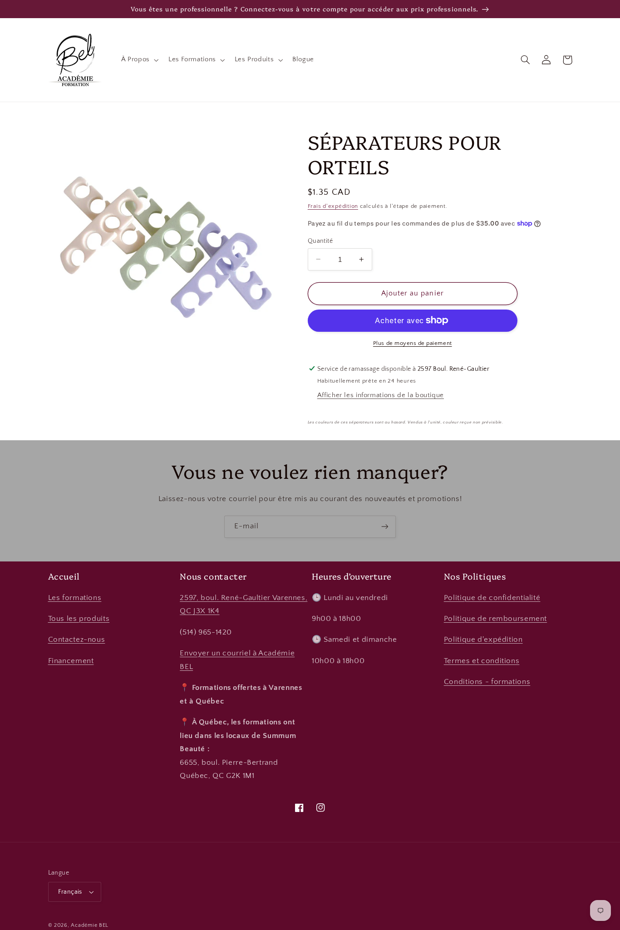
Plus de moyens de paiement (412, 343)
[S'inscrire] (384, 527)
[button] (138, 60)
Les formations (75, 598)
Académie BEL (89, 925)
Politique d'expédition (483, 639)
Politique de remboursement (495, 619)
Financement (71, 661)
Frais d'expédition (333, 206)
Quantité (320, 240)
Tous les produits (79, 619)
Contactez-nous (76, 639)
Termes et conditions (482, 661)
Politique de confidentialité (492, 598)
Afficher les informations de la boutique (380, 395)
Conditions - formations (487, 682)
